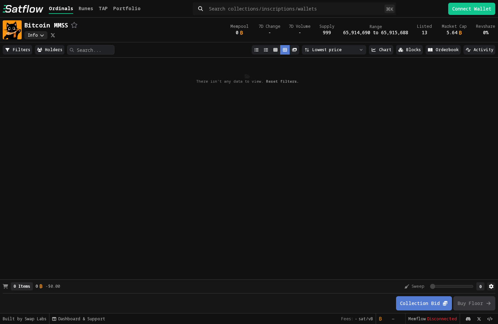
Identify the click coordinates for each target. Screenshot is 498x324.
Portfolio (127, 8)
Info (33, 35)
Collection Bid (420, 303)
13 (424, 32)
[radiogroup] (17, 50)
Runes (86, 8)
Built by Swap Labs (24, 319)
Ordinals (61, 8)
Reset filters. (282, 81)
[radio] (17, 50)
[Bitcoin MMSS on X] (53, 35)
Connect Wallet (471, 8)
